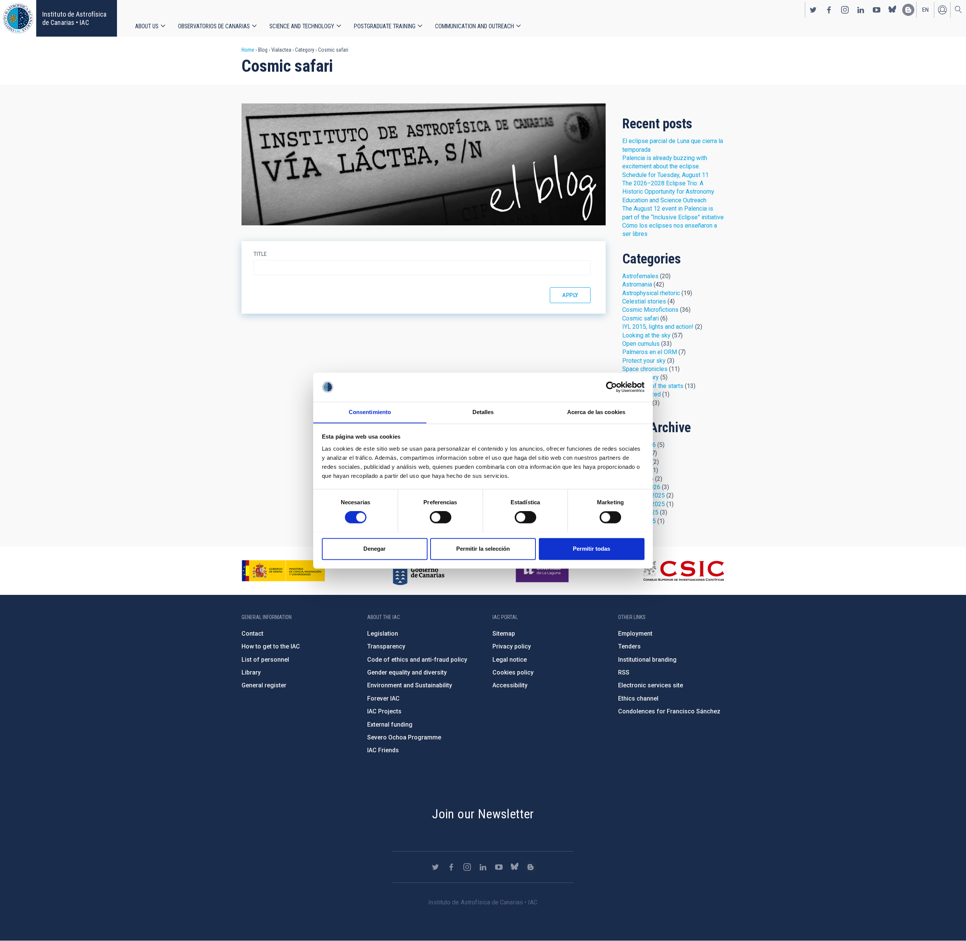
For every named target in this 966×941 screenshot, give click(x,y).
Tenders (629, 646)
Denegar (374, 548)
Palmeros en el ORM (649, 352)
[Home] (18, 18)
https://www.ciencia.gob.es (283, 571)
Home (248, 50)
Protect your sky (644, 360)
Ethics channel (638, 698)
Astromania (637, 284)
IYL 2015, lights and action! (658, 326)
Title (260, 254)
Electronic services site (650, 685)
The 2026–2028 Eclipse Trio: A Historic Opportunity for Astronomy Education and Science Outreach (668, 192)
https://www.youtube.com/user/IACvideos (876, 10)
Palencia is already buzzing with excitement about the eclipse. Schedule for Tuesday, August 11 (665, 166)
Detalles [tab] (483, 412)
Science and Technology (301, 26)
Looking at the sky (646, 335)
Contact (252, 633)
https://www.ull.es (543, 571)
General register (264, 685)
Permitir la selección (483, 548)
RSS (623, 672)
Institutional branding (647, 659)
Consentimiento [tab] (370, 412)
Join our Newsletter (483, 813)
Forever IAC (383, 698)
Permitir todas (591, 548)
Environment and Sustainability (409, 685)
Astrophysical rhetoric (651, 293)
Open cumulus (641, 343)
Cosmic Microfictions (650, 309)
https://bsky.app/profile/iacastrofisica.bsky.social (892, 10)
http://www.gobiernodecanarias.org (418, 571)
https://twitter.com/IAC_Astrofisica (813, 10)
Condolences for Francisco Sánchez (669, 711)
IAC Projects (384, 711)
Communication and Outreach (474, 26)
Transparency (386, 646)
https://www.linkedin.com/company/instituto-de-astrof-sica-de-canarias (861, 10)
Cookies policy (513, 672)
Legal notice (509, 659)
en (925, 10)
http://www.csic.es (683, 570)
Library (251, 672)
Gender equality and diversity (407, 672)
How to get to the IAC (271, 646)
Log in (942, 10)
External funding (389, 724)
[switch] (440, 517)
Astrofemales (640, 276)
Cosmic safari (640, 318)
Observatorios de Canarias (214, 26)
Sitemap (503, 633)
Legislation (382, 633)
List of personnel (265, 659)
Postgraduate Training (384, 26)
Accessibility (510, 685)
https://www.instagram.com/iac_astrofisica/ (845, 10)
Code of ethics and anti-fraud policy (417, 659)
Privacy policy (511, 646)
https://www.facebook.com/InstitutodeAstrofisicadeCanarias (829, 10)
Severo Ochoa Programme (404, 737)
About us (146, 26)
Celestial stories (644, 301)
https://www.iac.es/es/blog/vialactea (908, 10)
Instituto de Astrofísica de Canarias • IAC (74, 18)
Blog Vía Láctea (424, 164)
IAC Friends (383, 750)
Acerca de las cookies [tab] (596, 412)
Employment (635, 633)
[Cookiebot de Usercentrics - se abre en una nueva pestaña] (611, 387)
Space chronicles (645, 369)
